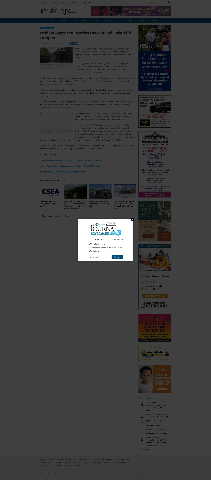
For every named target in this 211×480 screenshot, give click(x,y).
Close (132, 219)
